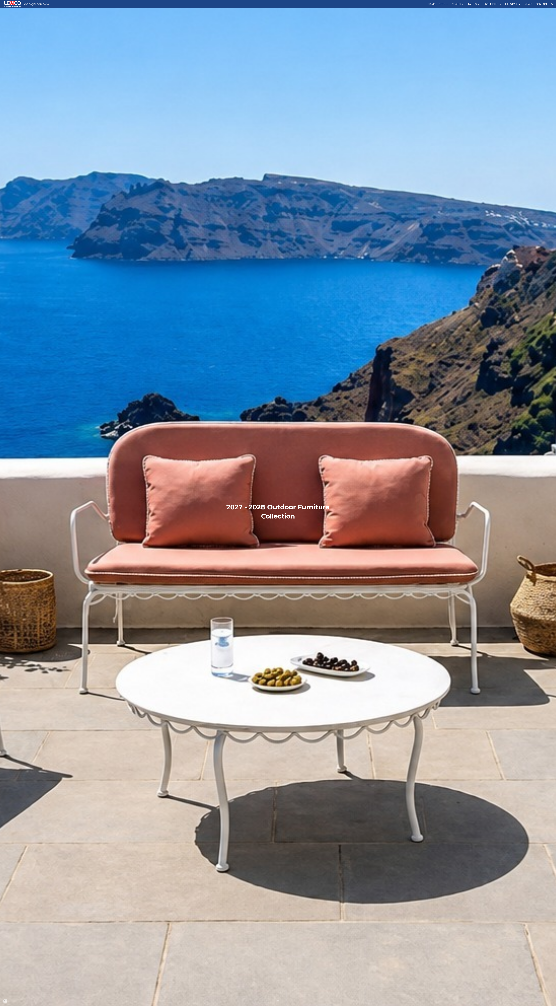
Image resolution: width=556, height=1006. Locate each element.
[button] (552, 4)
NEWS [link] (528, 4)
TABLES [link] (472, 4)
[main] (278, 507)
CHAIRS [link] (456, 4)
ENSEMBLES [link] (491, 4)
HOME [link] (431, 4)
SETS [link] (442, 4)
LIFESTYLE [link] (511, 4)
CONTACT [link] (541, 4)
